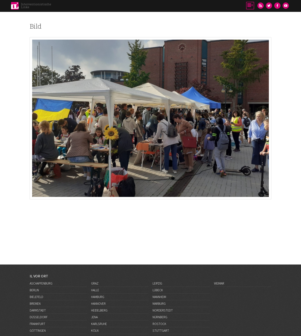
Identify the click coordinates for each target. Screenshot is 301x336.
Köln (94, 330)
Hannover (98, 303)
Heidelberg (99, 310)
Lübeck (158, 290)
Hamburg (97, 297)
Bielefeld (36, 297)
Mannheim (159, 297)
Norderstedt (163, 310)
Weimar (219, 283)
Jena (94, 317)
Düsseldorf (39, 317)
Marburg (159, 303)
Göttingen (38, 330)
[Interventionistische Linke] (15, 7)
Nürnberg (160, 317)
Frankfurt (37, 324)
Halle (95, 290)
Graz (94, 283)
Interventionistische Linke (36, 5)
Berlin (34, 290)
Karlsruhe (99, 324)
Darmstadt (38, 310)
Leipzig (157, 283)
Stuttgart (161, 330)
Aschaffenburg (41, 283)
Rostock (159, 324)
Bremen (35, 303)
